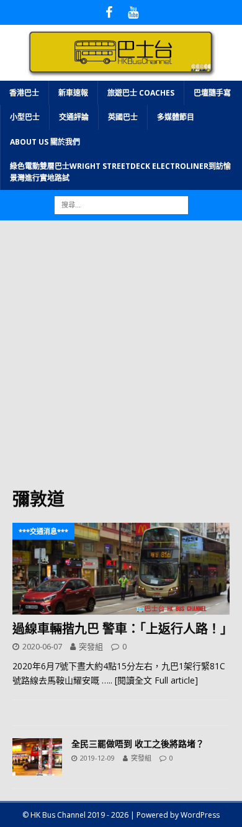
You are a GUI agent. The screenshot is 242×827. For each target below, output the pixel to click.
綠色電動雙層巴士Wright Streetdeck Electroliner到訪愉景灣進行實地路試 (120, 172)
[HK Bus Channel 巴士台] (121, 73)
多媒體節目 (175, 117)
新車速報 (73, 93)
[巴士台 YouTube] (133, 12)
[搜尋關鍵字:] (121, 204)
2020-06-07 (42, 646)
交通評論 (74, 117)
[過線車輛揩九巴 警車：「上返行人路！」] (121, 569)
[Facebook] (109, 12)
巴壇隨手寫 (212, 93)
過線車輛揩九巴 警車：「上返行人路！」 (122, 628)
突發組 (91, 646)
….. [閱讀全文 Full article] (150, 680)
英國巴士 (123, 117)
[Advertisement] (121, 360)
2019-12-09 (97, 757)
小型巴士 (25, 117)
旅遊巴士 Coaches (140, 93)
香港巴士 (24, 93)
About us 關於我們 (45, 142)
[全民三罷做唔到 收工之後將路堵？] (37, 756)
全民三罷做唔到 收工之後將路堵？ (137, 743)
